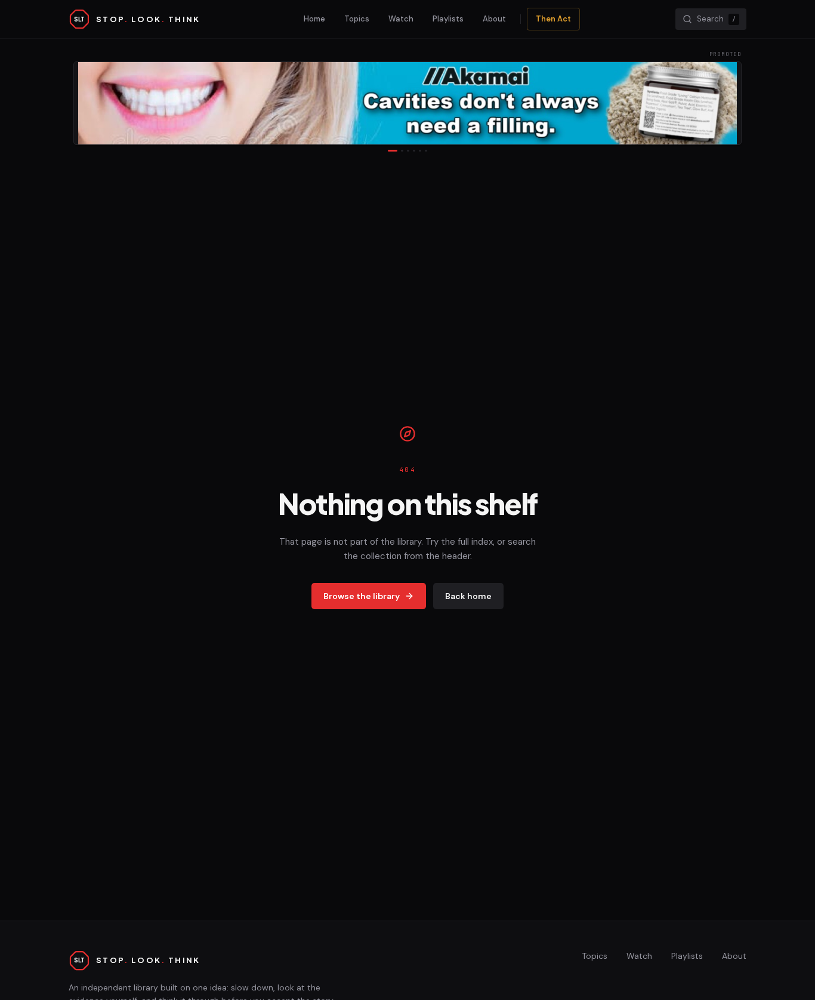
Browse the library (361, 596)
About (494, 19)
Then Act (553, 19)
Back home (468, 596)
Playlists (448, 19)
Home (314, 19)
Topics (356, 19)
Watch (400, 19)
